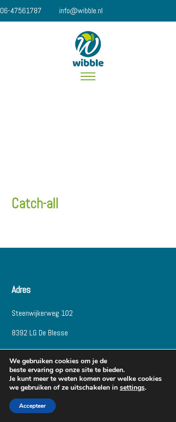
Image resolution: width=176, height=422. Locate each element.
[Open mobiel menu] (88, 76)
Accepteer (32, 406)
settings (132, 387)
